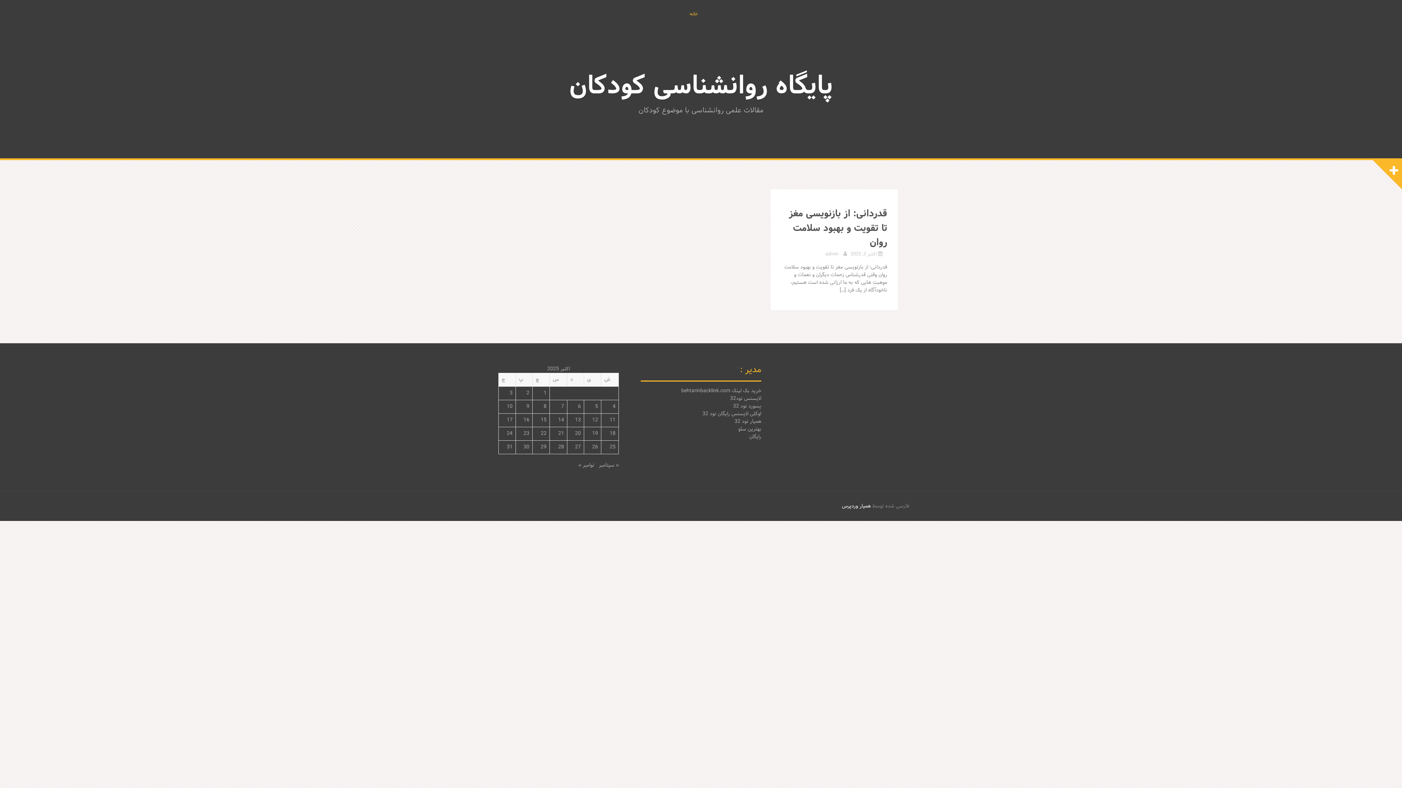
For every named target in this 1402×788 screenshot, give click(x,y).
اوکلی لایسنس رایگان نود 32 (731, 414)
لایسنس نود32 (745, 398)
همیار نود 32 (748, 421)
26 (595, 447)
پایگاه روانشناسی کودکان (701, 86)
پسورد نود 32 (747, 406)
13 (578, 420)
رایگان (755, 437)
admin (832, 254)
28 (561, 447)
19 (595, 433)
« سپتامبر (609, 465)
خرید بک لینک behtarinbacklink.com (721, 391)
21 (561, 433)
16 (526, 420)
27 (578, 447)
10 (510, 406)
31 (510, 447)
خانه (694, 14)
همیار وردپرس (856, 506)
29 (544, 447)
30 (526, 447)
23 (526, 433)
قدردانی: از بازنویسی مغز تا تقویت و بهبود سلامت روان (838, 228)
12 (595, 420)
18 (613, 433)
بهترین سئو (749, 429)
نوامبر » (586, 465)
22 (544, 433)
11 (613, 420)
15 (544, 420)
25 (613, 447)
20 (578, 433)
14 (561, 420)
